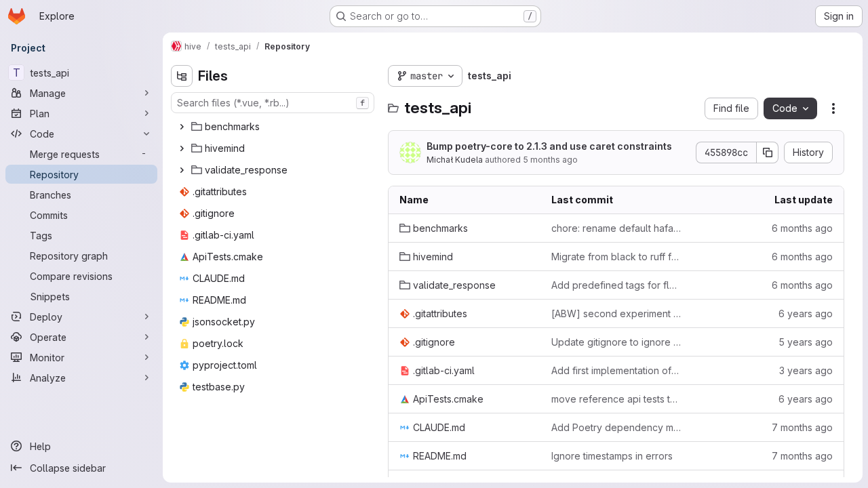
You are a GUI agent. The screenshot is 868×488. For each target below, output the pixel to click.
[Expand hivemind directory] (182, 148)
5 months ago (550, 160)
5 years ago (805, 342)
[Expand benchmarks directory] (182, 127)
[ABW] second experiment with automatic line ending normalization (616, 313)
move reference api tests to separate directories (616, 399)
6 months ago (802, 228)
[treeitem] (274, 127)
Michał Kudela (455, 160)
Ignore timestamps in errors (612, 456)
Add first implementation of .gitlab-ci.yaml (616, 370)
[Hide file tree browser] (182, 76)
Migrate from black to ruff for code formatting (616, 256)
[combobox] (272, 102)
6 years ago (805, 313)
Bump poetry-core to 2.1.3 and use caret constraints (549, 146)
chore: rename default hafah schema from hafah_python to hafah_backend (616, 228)
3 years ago (806, 370)
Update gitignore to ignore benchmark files (616, 342)
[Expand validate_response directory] (182, 170)
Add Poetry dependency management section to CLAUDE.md (616, 427)
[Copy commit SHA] (767, 152)
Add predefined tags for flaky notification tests (616, 285)
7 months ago (802, 427)
